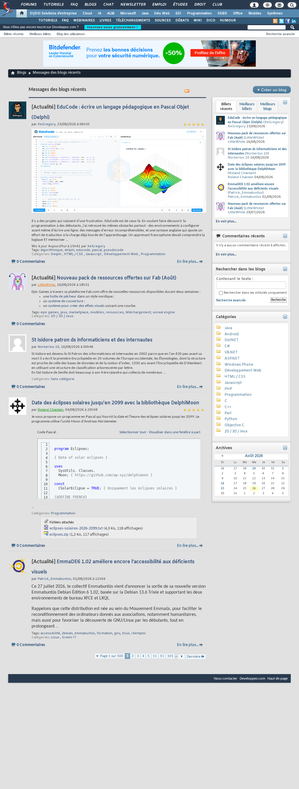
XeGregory (96, 246)
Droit (200, 4)
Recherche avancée (280, 34)
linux (126, 633)
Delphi (56, 254)
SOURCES (163, 20)
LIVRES (105, 20)
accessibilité (50, 633)
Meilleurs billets (40, 34)
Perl (228, 413)
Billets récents (14, 34)
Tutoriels (53, 4)
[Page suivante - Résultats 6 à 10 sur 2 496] (181, 656)
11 (155, 656)
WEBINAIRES (84, 20)
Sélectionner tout (132, 432)
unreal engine (164, 312)
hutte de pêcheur (63, 296)
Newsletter (133, 4)
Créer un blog (271, 89)
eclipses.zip (59, 534)
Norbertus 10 (257, 154)
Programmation (199, 13)
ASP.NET (232, 358)
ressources (115, 312)
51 (162, 656)
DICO (210, 20)
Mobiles (254, 13)
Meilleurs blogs (267, 106)
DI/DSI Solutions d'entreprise (53, 13)
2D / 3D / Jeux (62, 316)
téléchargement (138, 312)
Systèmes (275, 13)
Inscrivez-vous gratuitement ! (112, 27)
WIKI (198, 20)
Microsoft (128, 13)
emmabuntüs (84, 633)
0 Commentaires (31, 261)
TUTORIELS (48, 20)
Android (232, 334)
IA (99, 13)
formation (104, 633)
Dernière (193, 657)
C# (227, 346)
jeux (63, 312)
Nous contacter (225, 678)
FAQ (74, 4)
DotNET (232, 340)
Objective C (234, 425)
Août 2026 (254, 456)
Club (217, 4)
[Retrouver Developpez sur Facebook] (287, 21)
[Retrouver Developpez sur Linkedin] (293, 21)
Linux (55, 637)
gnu (117, 633)
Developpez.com (252, 678)
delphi (69, 250)
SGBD (222, 13)
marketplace (78, 312)
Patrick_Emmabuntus (246, 193)
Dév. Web (162, 13)
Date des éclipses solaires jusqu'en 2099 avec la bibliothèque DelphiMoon (115, 403)
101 (170, 656)
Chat (108, 4)
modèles (97, 312)
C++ (228, 407)
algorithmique (52, 250)
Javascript (93, 254)
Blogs (90, 4)
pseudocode (114, 250)
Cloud (87, 13)
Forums (28, 4)
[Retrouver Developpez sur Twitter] (281, 21)
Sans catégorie (62, 379)
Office (238, 13)
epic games (50, 312)
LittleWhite (254, 138)
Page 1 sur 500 (111, 656)
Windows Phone (239, 364)
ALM (110, 13)
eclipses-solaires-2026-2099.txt (76, 528)
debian (67, 633)
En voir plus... (226, 221)
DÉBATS (182, 20)
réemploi (138, 633)
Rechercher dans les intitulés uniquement (255, 293)
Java (145, 13)
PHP (228, 389)
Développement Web (121, 254)
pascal (97, 250)
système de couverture (65, 301)
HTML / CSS (73, 254)
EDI (178, 13)
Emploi (159, 4)
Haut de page (277, 678)
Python (231, 419)
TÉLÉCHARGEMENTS (133, 20)
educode (83, 250)
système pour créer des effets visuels (76, 306)
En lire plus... (188, 261)
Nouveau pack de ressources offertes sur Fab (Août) (116, 278)
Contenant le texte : (234, 279)
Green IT (69, 637)
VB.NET (231, 352)
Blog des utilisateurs (71, 34)
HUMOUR (228, 20)
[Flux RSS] (275, 21)
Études (180, 4)
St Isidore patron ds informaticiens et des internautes (92, 340)
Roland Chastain (242, 173)
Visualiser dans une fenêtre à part (174, 432)
